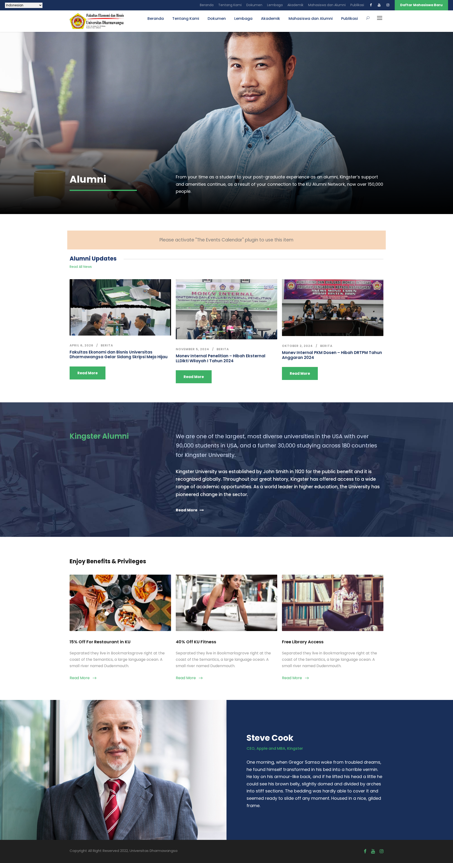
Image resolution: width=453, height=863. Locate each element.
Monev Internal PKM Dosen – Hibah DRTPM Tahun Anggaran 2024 (332, 355)
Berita (107, 345)
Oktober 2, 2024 (297, 346)
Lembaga (275, 5)
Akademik (295, 5)
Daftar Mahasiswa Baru (421, 5)
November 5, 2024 (192, 349)
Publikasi (357, 5)
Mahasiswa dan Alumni (327, 5)
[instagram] (387, 5)
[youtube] (379, 5)
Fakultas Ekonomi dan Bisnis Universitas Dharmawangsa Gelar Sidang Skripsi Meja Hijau (119, 354)
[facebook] (371, 5)
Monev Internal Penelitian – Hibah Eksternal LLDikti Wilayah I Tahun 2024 (220, 358)
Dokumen (254, 5)
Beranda (207, 5)
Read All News (81, 266)
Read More (87, 372)
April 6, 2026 (81, 345)
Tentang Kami (230, 5)
